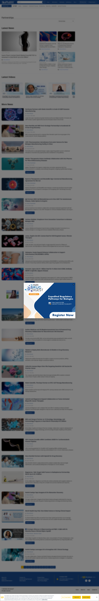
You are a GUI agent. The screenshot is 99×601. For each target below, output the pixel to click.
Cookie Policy (44, 599)
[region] (49, 597)
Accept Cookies (86, 597)
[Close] (96, 597)
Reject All (76, 597)
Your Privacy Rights (66, 597)
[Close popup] (74, 284)
